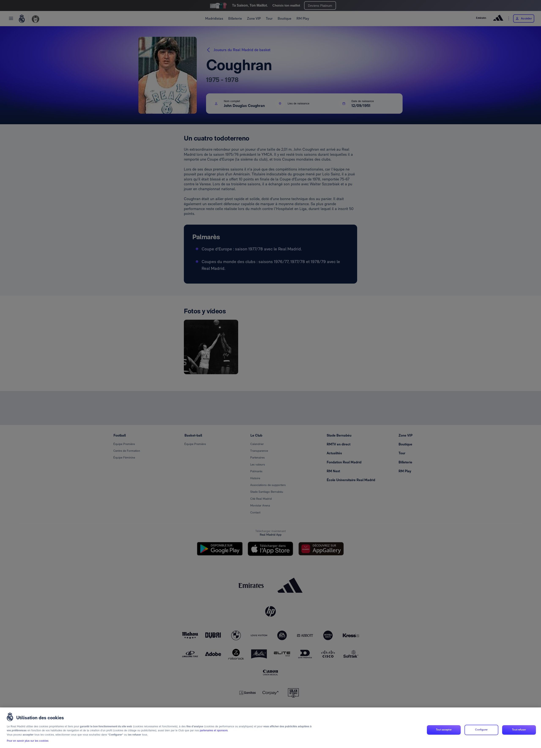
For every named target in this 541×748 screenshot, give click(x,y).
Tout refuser (519, 729)
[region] (270, 727)
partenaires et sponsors (214, 730)
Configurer (481, 729)
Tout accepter (444, 729)
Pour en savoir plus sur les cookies (27, 741)
